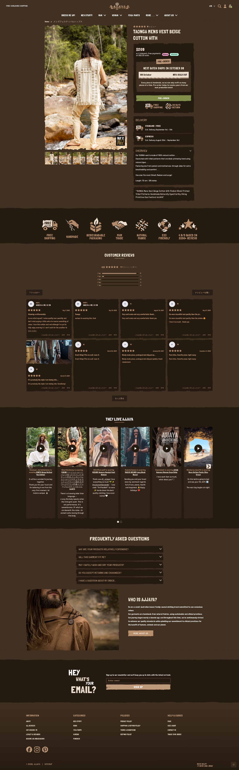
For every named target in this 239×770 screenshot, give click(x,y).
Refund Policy (126, 734)
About (28, 721)
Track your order (174, 734)
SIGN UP (138, 687)
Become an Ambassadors (35, 739)
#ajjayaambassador (100, 485)
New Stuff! (77, 721)
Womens (76, 734)
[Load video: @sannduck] (166, 448)
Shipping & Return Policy (130, 726)
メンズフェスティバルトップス (67, 21)
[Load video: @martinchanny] (72, 448)
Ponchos (76, 739)
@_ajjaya (106, 479)
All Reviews (30, 726)
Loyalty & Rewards (33, 734)
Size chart (172, 726)
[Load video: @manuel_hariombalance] (40, 448)
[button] (219, 6)
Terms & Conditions (128, 730)
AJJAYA (37, 764)
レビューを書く (203, 294)
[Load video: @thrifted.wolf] (103, 448)
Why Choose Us (31, 730)
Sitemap (48, 764)
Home (47, 21)
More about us (140, 633)
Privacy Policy (126, 721)
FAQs (169, 721)
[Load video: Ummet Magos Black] (135, 448)
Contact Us (172, 730)
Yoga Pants (77, 730)
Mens (75, 726)
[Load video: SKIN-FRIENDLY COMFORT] (198, 448)
